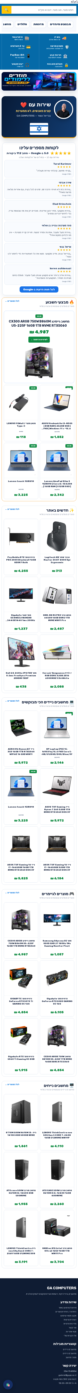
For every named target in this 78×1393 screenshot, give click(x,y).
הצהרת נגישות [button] (70, 1320)
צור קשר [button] (72, 1328)
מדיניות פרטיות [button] (70, 1324)
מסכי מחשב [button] (71, 1357)
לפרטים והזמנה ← (39, 339)
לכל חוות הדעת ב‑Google (39, 289)
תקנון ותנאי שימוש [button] (68, 1316)
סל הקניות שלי (70, 1336)
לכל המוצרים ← (12, 301)
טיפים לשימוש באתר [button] (67, 1308)
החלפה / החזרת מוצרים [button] (65, 1312)
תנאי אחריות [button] (71, 1332)
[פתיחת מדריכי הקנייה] (39, 81)
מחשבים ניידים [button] (69, 1349)
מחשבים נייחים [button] (69, 1353)
